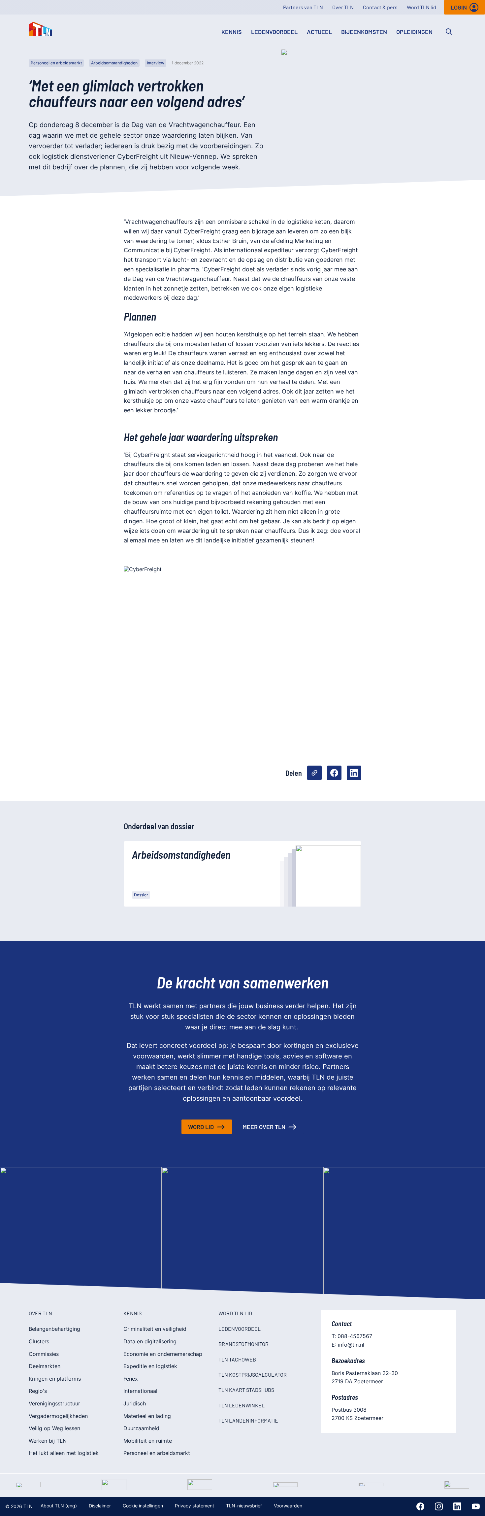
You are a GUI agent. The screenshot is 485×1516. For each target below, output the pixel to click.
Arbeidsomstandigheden (114, 62)
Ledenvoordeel (274, 31)
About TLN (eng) (59, 1505)
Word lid (201, 1126)
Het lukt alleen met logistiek (64, 1453)
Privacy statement (194, 1505)
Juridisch (134, 1403)
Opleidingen (414, 31)
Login (459, 7)
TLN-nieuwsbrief (244, 1505)
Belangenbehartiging (54, 1329)
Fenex (130, 1378)
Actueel (319, 31)
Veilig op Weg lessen (54, 1428)
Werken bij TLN (48, 1440)
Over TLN (343, 7)
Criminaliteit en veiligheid (154, 1329)
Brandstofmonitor (243, 1344)
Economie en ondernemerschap (162, 1354)
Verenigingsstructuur (54, 1403)
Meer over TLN (263, 1126)
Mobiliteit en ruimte (147, 1440)
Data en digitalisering (150, 1341)
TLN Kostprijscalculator (252, 1374)
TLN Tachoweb (237, 1359)
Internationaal (140, 1391)
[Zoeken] (449, 31)
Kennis (231, 31)
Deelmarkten (44, 1366)
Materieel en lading (147, 1416)
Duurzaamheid (141, 1428)
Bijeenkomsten (364, 31)
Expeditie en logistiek (150, 1366)
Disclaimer (100, 1505)
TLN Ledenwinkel (241, 1405)
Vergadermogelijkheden (58, 1416)
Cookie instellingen (143, 1505)
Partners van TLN (303, 7)
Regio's (38, 1391)
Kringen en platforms (55, 1378)
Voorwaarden (288, 1505)
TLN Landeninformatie (248, 1420)
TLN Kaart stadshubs (246, 1390)
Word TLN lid (421, 7)
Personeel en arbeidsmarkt (56, 62)
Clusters (39, 1341)
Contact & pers (380, 7)
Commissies (44, 1354)
